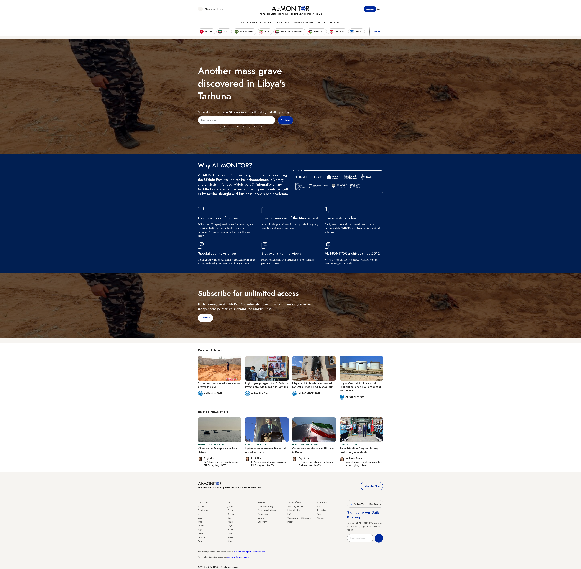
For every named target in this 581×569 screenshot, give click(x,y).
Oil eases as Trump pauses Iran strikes (217, 450)
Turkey (201, 506)
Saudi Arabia (203, 510)
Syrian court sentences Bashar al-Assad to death (266, 450)
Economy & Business (303, 23)
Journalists (321, 510)
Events (220, 8)
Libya (230, 525)
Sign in (380, 9)
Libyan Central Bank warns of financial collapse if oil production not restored (361, 387)
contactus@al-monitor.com (238, 557)
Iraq (229, 502)
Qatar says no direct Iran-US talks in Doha (313, 450)
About (319, 506)
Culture (268, 23)
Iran (199, 514)
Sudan (230, 529)
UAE (200, 517)
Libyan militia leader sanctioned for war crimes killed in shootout (312, 385)
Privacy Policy (293, 510)
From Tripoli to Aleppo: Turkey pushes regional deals (359, 450)
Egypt (200, 529)
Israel (200, 521)
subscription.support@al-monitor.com (250, 551)
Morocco (232, 537)
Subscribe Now (372, 486)
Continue (205, 317)
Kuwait (230, 517)
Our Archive (263, 521)
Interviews (334, 23)
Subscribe (370, 9)
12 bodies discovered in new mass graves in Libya (219, 385)
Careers (320, 517)
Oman (230, 510)
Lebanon (201, 537)
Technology (282, 23)
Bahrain (231, 514)
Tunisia (231, 533)
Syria (200, 541)
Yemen (230, 521)
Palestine (201, 525)
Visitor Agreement (295, 506)
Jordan (230, 506)
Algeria (231, 541)
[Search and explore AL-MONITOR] (200, 9)
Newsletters (210, 8)
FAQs (289, 514)
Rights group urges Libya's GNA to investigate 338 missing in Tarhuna (266, 385)
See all (377, 31)
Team (319, 514)
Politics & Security (251, 23)
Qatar (200, 533)
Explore (321, 23)
